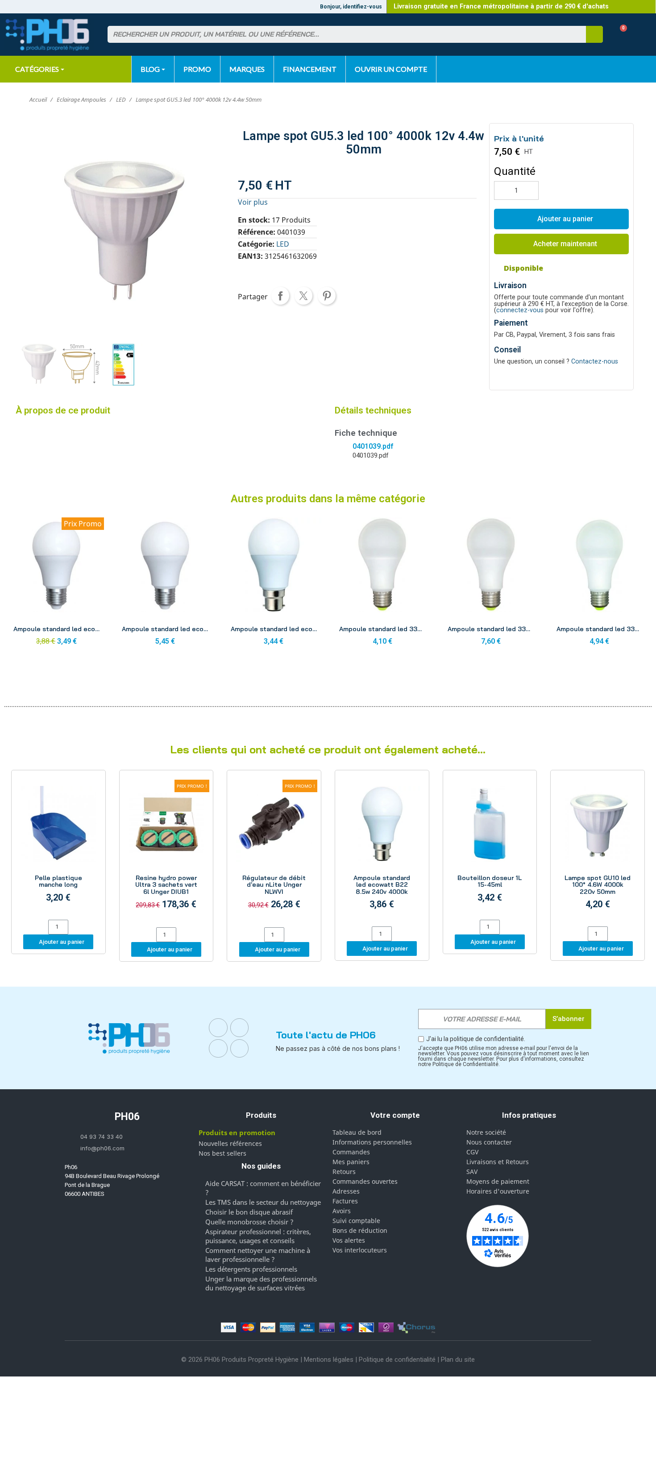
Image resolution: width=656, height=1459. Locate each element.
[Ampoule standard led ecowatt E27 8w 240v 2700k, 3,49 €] (56, 584)
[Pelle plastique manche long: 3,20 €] (58, 846)
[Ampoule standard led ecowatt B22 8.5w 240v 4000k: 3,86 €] (382, 849)
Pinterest (327, 296)
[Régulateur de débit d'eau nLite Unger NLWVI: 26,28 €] (274, 849)
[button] (620, 34)
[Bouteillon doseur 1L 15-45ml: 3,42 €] (490, 846)
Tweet (303, 296)
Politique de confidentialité (397, 1360)
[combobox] (341, 34)
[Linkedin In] (218, 1048)
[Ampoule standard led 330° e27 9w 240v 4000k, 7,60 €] (491, 584)
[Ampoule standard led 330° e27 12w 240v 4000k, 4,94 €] (600, 584)
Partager (280, 296)
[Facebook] (218, 1027)
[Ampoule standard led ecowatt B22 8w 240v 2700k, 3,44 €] (274, 584)
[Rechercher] (594, 34)
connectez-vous (520, 310)
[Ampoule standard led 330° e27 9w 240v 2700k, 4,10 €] (382, 584)
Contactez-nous (594, 361)
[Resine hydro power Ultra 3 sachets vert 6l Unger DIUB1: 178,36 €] (166, 849)
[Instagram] (239, 1027)
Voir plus (253, 202)
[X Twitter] (239, 1048)
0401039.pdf (373, 446)
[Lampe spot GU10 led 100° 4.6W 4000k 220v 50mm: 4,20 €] (597, 849)
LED (282, 244)
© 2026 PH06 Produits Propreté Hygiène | (242, 1360)
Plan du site (458, 1360)
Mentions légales (328, 1360)
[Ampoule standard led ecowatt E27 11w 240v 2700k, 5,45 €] (165, 584)
